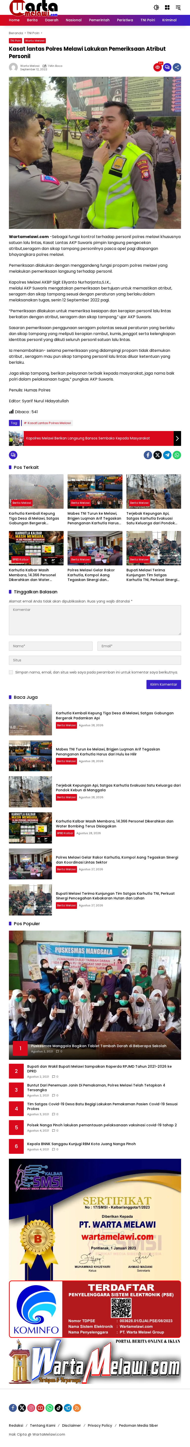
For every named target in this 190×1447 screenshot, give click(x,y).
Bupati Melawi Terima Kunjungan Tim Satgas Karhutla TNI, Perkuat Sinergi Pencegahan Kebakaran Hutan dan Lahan (151, 575)
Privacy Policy (100, 1425)
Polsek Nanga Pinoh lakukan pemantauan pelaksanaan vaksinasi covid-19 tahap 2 (102, 1125)
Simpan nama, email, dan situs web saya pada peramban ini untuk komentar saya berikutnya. (96, 672)
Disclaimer (71, 1425)
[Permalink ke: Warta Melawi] (14, 67)
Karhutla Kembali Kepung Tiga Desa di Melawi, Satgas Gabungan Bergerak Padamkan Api (34, 518)
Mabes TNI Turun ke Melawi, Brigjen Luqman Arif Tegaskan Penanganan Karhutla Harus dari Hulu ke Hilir (94, 518)
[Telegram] (167, 455)
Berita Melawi (22, 503)
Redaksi (16, 1425)
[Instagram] (31, 1408)
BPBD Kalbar (21, 559)
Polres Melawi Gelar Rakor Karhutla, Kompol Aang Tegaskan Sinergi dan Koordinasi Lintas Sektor (91, 575)
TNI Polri (15, 41)
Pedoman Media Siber (138, 1425)
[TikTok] (59, 1408)
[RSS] (77, 1408)
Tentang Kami (42, 1425)
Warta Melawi (35, 41)
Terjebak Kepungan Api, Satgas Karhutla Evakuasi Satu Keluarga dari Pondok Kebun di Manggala (150, 518)
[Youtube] (40, 1408)
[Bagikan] (177, 67)
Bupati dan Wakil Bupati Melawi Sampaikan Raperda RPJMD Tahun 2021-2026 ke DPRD (99, 1069)
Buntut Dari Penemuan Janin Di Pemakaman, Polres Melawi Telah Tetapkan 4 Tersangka (96, 1088)
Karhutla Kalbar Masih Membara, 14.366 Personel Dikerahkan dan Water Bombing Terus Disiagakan (33, 575)
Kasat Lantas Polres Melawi (49, 423)
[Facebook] (148, 455)
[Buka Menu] (167, 7)
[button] (156, 7)
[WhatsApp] (177, 455)
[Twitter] (157, 455)
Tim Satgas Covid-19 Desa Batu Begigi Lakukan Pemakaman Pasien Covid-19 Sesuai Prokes (102, 1106)
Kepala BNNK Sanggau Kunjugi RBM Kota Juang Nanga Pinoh (81, 1144)
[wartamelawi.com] (33, 7)
